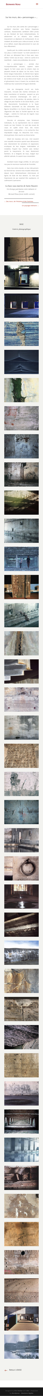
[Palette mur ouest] (21, 796)
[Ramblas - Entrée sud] (21, 1331)
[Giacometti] (21, 655)
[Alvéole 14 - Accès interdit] (21, 852)
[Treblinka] (21, 1359)
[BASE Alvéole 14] (21, 627)
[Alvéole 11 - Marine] (21, 515)
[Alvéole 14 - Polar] (21, 486)
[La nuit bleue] (21, 318)
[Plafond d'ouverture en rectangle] (21, 1021)
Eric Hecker (18, 1391)
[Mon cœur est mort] (21, 430)
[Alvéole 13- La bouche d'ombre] (21, 1274)
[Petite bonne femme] (21, 1218)
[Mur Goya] (21, 965)
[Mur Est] (21, 1105)
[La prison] (21, 571)
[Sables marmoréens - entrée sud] (21, 1302)
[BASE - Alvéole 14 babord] (21, 1162)
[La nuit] (21, 290)
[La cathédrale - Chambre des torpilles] (21, 909)
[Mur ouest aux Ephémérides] (21, 1077)
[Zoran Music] (21, 402)
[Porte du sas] (21, 1190)
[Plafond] (21, 937)
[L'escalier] (21, 683)
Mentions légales (27, 1393)
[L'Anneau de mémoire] (21, 880)
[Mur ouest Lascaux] (21, 1246)
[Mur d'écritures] (21, 768)
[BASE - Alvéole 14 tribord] (21, 543)
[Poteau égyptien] (21, 261)
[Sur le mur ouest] (21, 712)
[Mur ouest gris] (21, 740)
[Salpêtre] (21, 993)
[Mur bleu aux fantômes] (21, 824)
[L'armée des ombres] (21, 1134)
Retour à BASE (15, 1370)
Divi (27, 1391)
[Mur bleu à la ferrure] (21, 458)
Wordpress (16, 1393)
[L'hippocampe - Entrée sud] (21, 346)
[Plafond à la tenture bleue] (21, 374)
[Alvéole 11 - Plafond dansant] (21, 1049)
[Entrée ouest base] (21, 599)
